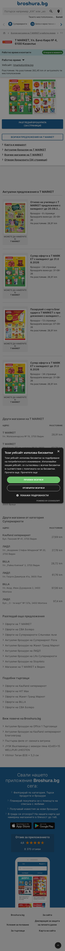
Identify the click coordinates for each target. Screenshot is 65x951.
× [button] (58, 451)
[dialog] (32, 475)
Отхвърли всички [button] (34, 487)
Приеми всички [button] (33, 479)
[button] (32, 495)
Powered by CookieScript (48, 500)
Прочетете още (29, 472)
